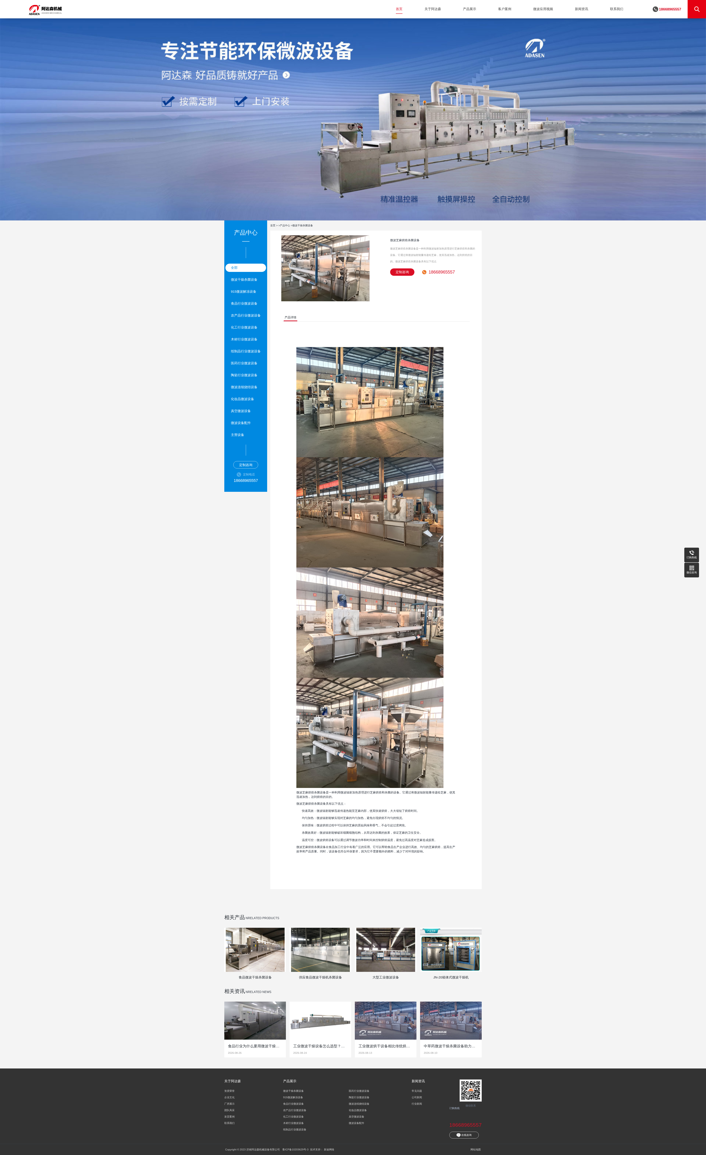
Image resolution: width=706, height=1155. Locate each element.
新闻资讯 (581, 9)
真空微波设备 (241, 411)
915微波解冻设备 (243, 291)
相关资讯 (234, 991)
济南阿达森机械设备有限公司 (45, 9)
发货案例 (229, 1116)
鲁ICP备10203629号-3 (295, 1149)
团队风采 (229, 1110)
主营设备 (237, 435)
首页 (399, 9)
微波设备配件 (241, 423)
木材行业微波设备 (244, 339)
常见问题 (417, 1091)
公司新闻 (417, 1097)
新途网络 (329, 1149)
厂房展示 (229, 1103)
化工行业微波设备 (244, 327)
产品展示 (469, 9)
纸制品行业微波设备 (246, 351)
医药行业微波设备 (244, 363)
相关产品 (234, 917)
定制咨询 (245, 465)
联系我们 (616, 9)
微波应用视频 (543, 9)
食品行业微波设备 (244, 303)
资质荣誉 (229, 1091)
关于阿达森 (433, 9)
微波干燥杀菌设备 (244, 279)
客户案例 (504, 9)
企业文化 (229, 1097)
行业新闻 (417, 1103)
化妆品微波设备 (242, 399)
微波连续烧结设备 (244, 387)
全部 (234, 268)
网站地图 (475, 1149)
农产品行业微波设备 (246, 315)
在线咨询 (466, 1135)
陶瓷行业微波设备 (244, 375)
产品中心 (285, 225)
